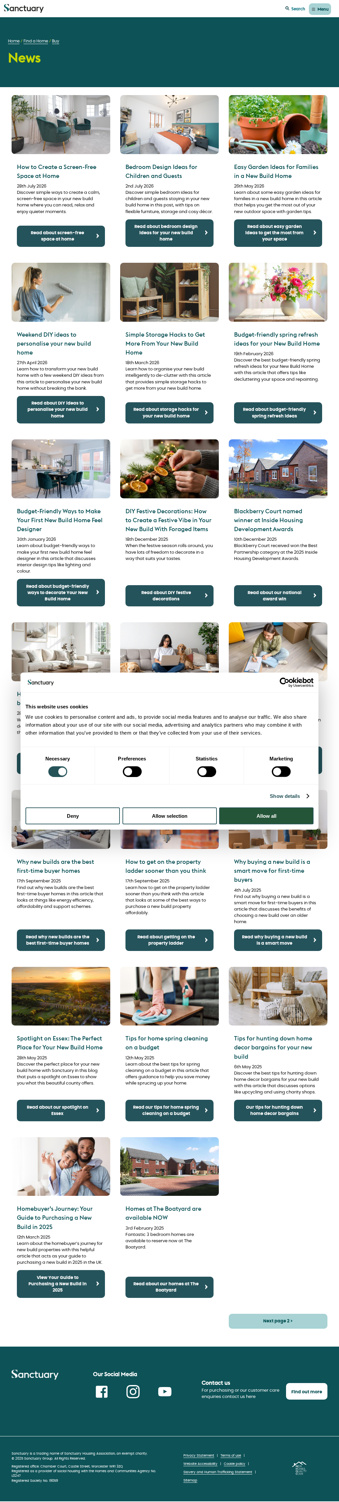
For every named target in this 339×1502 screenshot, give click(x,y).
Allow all (266, 816)
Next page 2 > (278, 1321)
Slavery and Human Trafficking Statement (217, 1472)
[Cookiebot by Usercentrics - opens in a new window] (285, 682)
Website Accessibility (200, 1464)
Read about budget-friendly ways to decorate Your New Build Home (57, 592)
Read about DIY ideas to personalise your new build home (57, 409)
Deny (73, 816)
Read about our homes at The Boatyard (166, 1287)
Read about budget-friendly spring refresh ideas (274, 413)
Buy (55, 41)
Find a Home (36, 41)
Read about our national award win (275, 596)
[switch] (132, 771)
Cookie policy (234, 1464)
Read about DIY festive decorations (166, 596)
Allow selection (169, 816)
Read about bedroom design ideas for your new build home (166, 233)
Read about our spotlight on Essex (57, 1110)
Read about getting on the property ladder (166, 940)
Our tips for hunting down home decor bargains (274, 1110)
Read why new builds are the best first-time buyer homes (57, 940)
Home (14, 41)
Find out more (306, 1392)
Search (298, 8)
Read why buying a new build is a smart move (274, 940)
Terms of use (230, 1455)
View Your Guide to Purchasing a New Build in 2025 (57, 1284)
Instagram (133, 1391)
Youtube (164, 1391)
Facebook (101, 1391)
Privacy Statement (198, 1455)
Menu (323, 9)
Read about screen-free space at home (57, 236)
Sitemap (190, 1480)
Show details (285, 796)
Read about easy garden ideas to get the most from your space (274, 233)
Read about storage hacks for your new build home (166, 413)
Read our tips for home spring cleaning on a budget (166, 1110)
